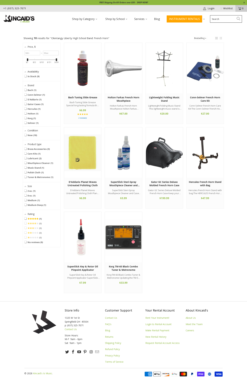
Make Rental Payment (157, 330)
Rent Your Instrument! (157, 317)
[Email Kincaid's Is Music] (97, 352)
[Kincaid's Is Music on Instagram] (91, 352)
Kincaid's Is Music (42, 373)
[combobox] (226, 19)
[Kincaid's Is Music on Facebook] (73, 352)
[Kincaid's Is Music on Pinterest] (85, 352)
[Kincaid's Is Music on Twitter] (67, 352)
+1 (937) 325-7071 (14, 8)
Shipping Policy (113, 343)
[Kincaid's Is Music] (21, 19)
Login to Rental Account (158, 324)
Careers (190, 330)
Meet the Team (194, 324)
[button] (216, 38)
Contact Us (71, 329)
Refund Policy (112, 349)
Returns (109, 336)
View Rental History (155, 336)
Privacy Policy (112, 355)
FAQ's (108, 324)
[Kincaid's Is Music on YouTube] (79, 352)
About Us (191, 317)
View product (82, 71)
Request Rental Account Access (162, 343)
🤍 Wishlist (226, 8)
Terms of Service (114, 361)
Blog (107, 330)
